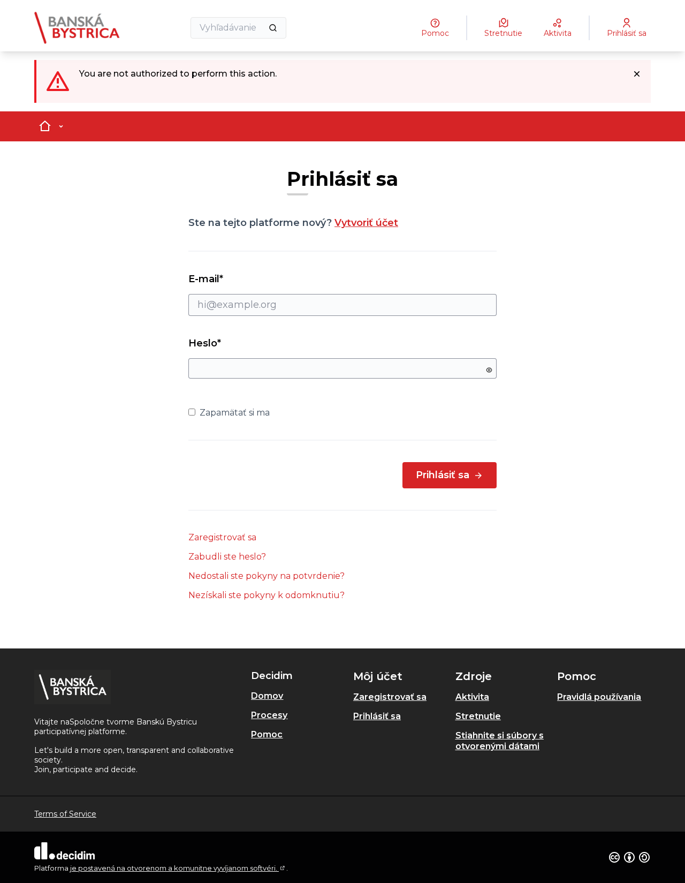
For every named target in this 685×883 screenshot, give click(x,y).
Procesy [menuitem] (269, 715)
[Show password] (489, 370)
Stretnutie (478, 716)
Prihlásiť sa (442, 475)
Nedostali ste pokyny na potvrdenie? (266, 576)
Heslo (204, 343)
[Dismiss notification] (636, 74)
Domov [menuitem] (267, 696)
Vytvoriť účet (366, 223)
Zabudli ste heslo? (227, 557)
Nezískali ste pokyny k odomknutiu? (266, 595)
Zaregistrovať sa (222, 537)
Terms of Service (65, 814)
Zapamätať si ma (235, 412)
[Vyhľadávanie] (272, 28)
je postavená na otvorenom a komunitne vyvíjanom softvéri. (178, 868)
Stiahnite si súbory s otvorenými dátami (499, 740)
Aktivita (472, 697)
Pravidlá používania (599, 697)
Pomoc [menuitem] (267, 734)
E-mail (225, 279)
